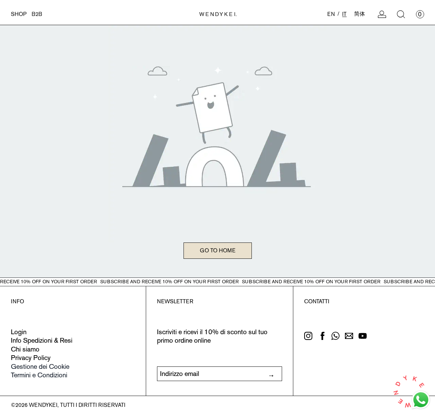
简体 (359, 14)
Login (19, 332)
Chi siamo (25, 349)
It (344, 14)
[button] (401, 14)
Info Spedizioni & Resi (41, 340)
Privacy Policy (31, 358)
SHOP (19, 14)
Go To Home (218, 250)
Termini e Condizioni (39, 375)
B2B (37, 14)
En (331, 14)
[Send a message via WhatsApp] (421, 400)
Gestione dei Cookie (40, 366)
